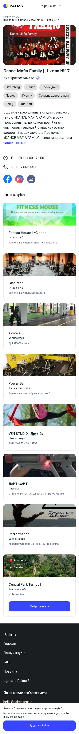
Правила (10, 671)
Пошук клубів (14, 653)
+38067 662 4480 (24, 167)
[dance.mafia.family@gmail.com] (31, 179)
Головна (9, 644)
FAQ (6, 662)
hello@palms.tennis (17, 702)
